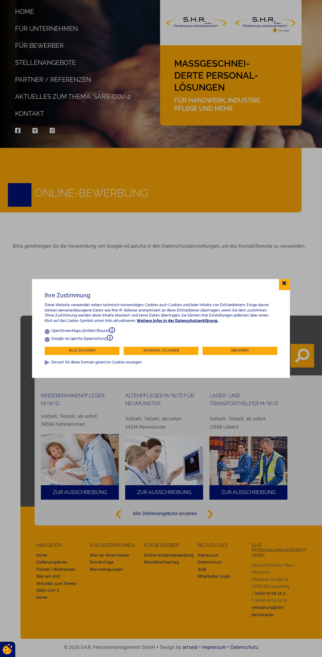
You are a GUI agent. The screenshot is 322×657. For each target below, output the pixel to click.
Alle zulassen (82, 350)
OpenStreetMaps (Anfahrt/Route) (80, 331)
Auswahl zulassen (161, 350)
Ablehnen (240, 350)
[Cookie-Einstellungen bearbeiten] (7, 649)
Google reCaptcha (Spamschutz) (79, 339)
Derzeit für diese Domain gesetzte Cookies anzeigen (96, 362)
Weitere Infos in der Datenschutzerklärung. (177, 320)
